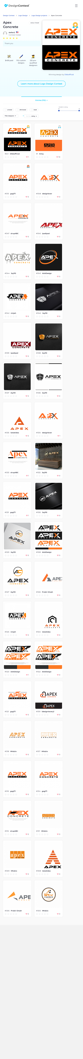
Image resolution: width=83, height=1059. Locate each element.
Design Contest (8, 15)
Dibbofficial (69, 75)
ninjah (13, 313)
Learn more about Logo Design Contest (41, 84)
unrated (9, 109)
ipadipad (46, 233)
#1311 (38, 831)
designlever (47, 194)
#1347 (7, 233)
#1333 (7, 472)
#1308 (38, 871)
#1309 (7, 871)
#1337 (7, 393)
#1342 (7, 313)
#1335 (7, 433)
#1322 (38, 672)
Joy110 (13, 273)
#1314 (38, 791)
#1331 (7, 512)
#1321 (7, 712)
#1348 (38, 194)
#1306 (7, 911)
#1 (37, 154)
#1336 (38, 393)
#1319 (38, 712)
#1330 (38, 512)
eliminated (23, 109)
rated (35, 109)
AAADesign (47, 273)
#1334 (38, 433)
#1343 (38, 273)
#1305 (38, 911)
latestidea (15, 433)
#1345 (38, 233)
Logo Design (23, 15)
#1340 (38, 313)
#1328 (38, 552)
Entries (40, 100)
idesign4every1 (48, 711)
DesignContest (16, 5)
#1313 (7, 194)
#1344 (7, 273)
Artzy (41, 154)
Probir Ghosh (47, 592)
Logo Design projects (39, 15)
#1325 (7, 632)
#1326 (38, 592)
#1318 (7, 751)
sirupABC (15, 233)
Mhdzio (13, 751)
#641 (7, 154)
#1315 (7, 791)
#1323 (7, 672)
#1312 (7, 831)
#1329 (7, 552)
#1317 (38, 751)
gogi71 (13, 194)
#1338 (38, 353)
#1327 (7, 592)
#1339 (7, 353)
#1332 (38, 472)
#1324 (38, 632)
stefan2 (12, 32)
